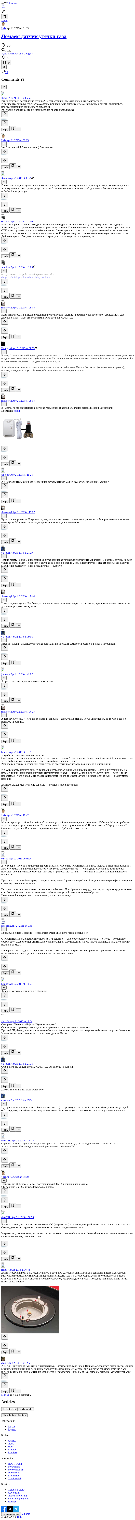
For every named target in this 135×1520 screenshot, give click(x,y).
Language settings (11, 1514)
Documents (14, 1472)
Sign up (5, 1394)
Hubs (11, 1446)
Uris (3, 28)
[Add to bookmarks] (12, 128)
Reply (5, 129)
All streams (12, 3)
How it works (15, 1463)
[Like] (4, 114)
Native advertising (17, 1495)
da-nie (4, 1363)
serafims (5, 221)
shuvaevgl (6, 307)
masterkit (6, 925)
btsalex (5, 752)
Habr (19, 1517)
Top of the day (9, 1409)
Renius (5, 178)
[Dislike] (4, 123)
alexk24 (5, 1021)
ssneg (4, 1269)
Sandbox (12, 1452)
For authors (14, 1466)
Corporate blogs (16, 1489)
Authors (12, 1449)
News (11, 1443)
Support (25, 1513)
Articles (12, 1440)
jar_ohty (5, 474)
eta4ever (5, 552)
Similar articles (26, 1409)
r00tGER (6, 1140)
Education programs (18, 1498)
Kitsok (4, 98)
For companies (15, 1469)
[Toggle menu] (2, 3)
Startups (12, 1501)
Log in (11, 1426)
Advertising (14, 1492)
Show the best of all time (14, 1415)
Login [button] (4, 20)
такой (17, 410)
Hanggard (6, 348)
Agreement (13, 1475)
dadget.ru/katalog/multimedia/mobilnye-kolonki (26, 277)
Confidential (14, 1478)
